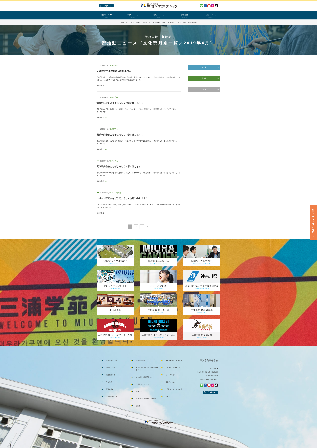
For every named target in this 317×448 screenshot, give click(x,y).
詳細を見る (100, 85)
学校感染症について (113, 396)
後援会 (138, 406)
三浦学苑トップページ (125, 22)
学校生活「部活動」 (161, 22)
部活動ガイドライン (142, 384)
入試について (140, 391)
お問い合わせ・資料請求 (174, 389)
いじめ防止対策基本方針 (144, 377)
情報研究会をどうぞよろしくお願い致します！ (120, 103)
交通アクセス (170, 382)
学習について (110, 368)
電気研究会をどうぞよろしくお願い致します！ (120, 166)
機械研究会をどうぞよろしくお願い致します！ (120, 134)
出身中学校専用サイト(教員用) (146, 399)
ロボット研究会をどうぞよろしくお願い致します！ (122, 198)
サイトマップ (170, 375)
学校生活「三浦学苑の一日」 (144, 22)
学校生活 (109, 382)
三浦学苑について (112, 360)
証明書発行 (110, 389)
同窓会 (168, 396)
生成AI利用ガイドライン (174, 360)
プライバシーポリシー (173, 368)
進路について (110, 375)
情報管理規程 (140, 360)
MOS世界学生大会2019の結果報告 (114, 71)
